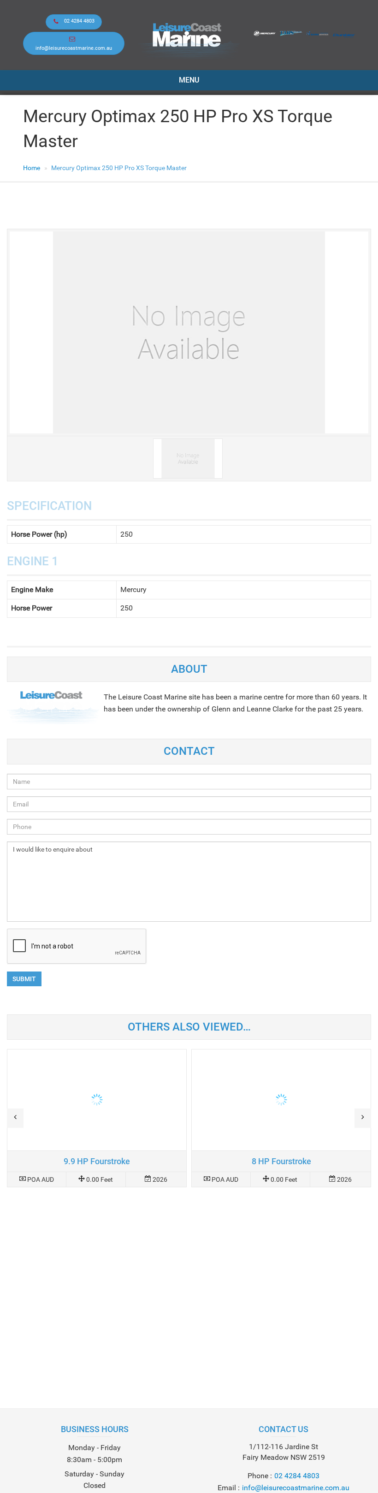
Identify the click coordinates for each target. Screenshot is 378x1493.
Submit (24, 979)
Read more (96, 1118)
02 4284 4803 (79, 21)
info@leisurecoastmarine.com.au (73, 48)
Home (31, 168)
